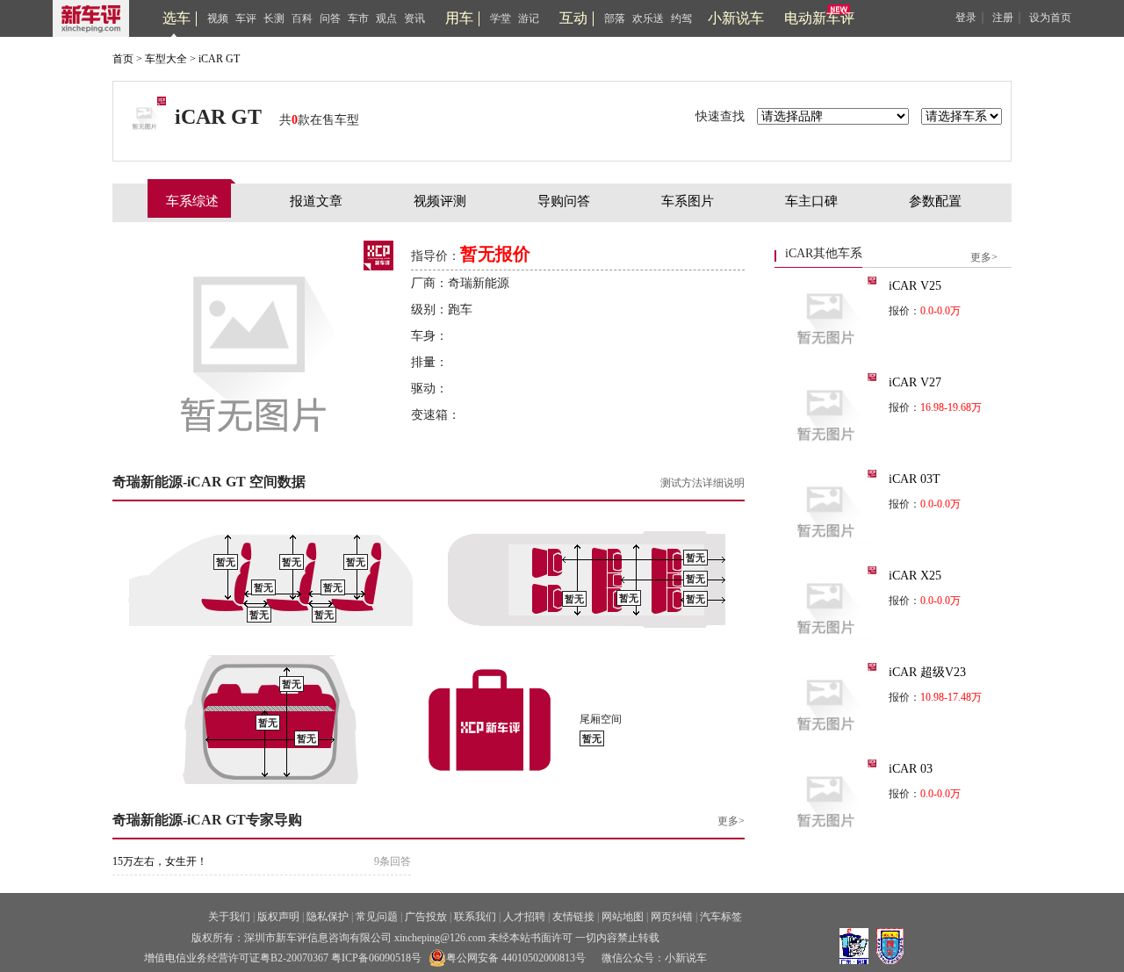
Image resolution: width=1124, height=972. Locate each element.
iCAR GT (219, 59)
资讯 (414, 18)
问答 (330, 18)
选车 (176, 18)
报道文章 (316, 201)
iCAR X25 (915, 575)
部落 (614, 18)
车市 (358, 18)
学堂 (500, 18)
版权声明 (278, 917)
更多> (731, 821)
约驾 (681, 18)
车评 (245, 18)
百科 (302, 18)
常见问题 (377, 917)
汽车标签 (721, 917)
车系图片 (687, 201)
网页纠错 (672, 917)
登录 (965, 17)
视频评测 (440, 201)
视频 (217, 18)
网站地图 (623, 917)
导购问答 (563, 201)
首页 (122, 59)
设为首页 (1050, 17)
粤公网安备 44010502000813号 (516, 958)
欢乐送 (648, 18)
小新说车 (736, 18)
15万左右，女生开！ (159, 861)
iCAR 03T (914, 479)
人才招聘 (524, 917)
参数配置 (935, 201)
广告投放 (426, 917)
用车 (459, 18)
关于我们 (229, 917)
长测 (274, 18)
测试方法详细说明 (702, 483)
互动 (573, 18)
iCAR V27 (915, 382)
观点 (386, 18)
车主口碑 (811, 201)
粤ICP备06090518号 (376, 958)
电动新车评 (819, 18)
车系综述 (192, 201)
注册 (1002, 17)
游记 (528, 18)
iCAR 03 (911, 768)
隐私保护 (327, 917)
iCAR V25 (915, 285)
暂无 (225, 562)
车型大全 (166, 59)
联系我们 (475, 917)
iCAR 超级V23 (927, 672)
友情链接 (573, 917)
